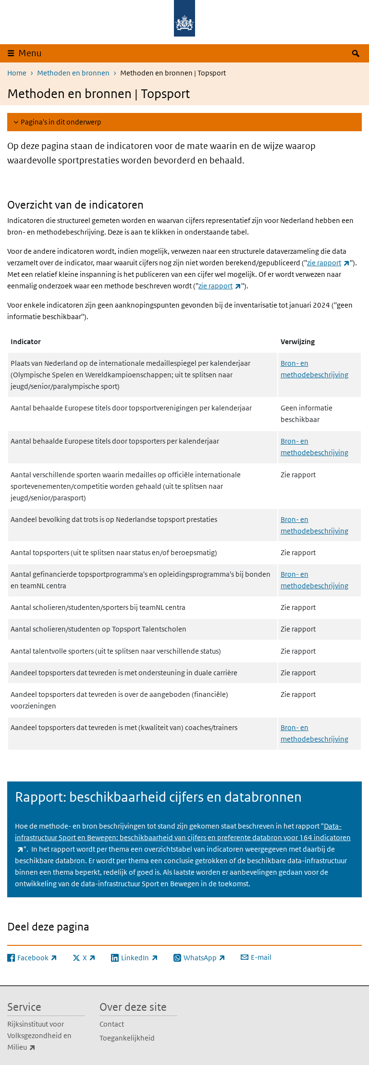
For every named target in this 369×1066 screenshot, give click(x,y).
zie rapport (328, 262)
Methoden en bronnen (73, 72)
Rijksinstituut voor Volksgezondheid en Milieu (42, 1035)
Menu (30, 53)
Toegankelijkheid (127, 1037)
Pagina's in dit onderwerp (61, 121)
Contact (111, 1024)
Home (16, 72)
